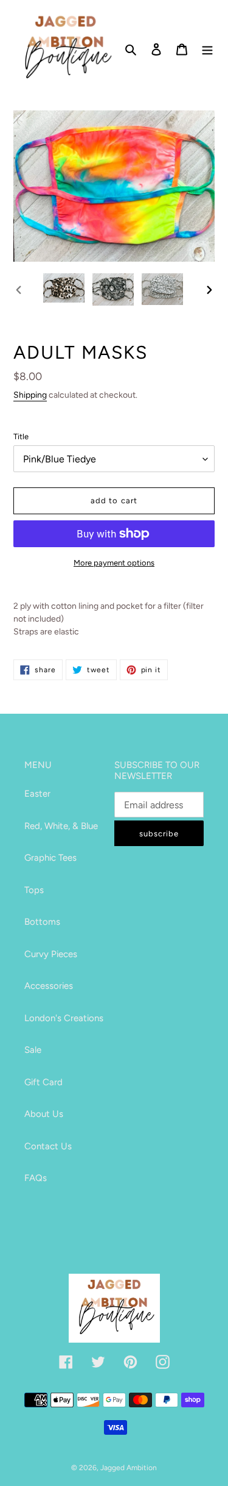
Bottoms (42, 921)
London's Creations (63, 1018)
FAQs (35, 1177)
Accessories (48, 985)
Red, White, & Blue (61, 825)
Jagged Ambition (128, 1467)
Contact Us (48, 1146)
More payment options (114, 562)
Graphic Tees (50, 857)
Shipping (30, 395)
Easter (37, 793)
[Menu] (207, 48)
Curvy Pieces (50, 954)
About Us (43, 1113)
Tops (34, 890)
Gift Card (43, 1082)
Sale (32, 1049)
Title (21, 436)
